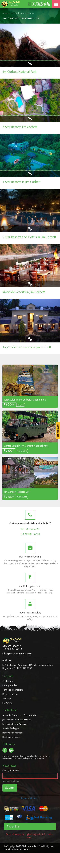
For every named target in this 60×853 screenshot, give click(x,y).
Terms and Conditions (12, 690)
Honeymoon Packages (13, 733)
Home (5, 13)
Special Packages (10, 728)
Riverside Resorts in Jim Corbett (23, 292)
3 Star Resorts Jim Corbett (19, 127)
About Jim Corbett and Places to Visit (19, 715)
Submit (9, 787)
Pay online (13, 826)
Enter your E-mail (10, 770)
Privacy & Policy (9, 685)
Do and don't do (10, 694)
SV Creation (24, 849)
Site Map (6, 698)
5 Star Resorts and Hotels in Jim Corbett (29, 237)
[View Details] (30, 64)
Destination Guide (11, 737)
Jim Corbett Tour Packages (15, 724)
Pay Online (7, 703)
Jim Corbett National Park (19, 72)
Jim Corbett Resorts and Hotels (17, 719)
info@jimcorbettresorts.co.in (17, 653)
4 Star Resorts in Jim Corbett (21, 182)
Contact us (7, 681)
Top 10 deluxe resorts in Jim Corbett (26, 347)
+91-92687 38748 (41, 5)
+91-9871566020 (40, 2)
